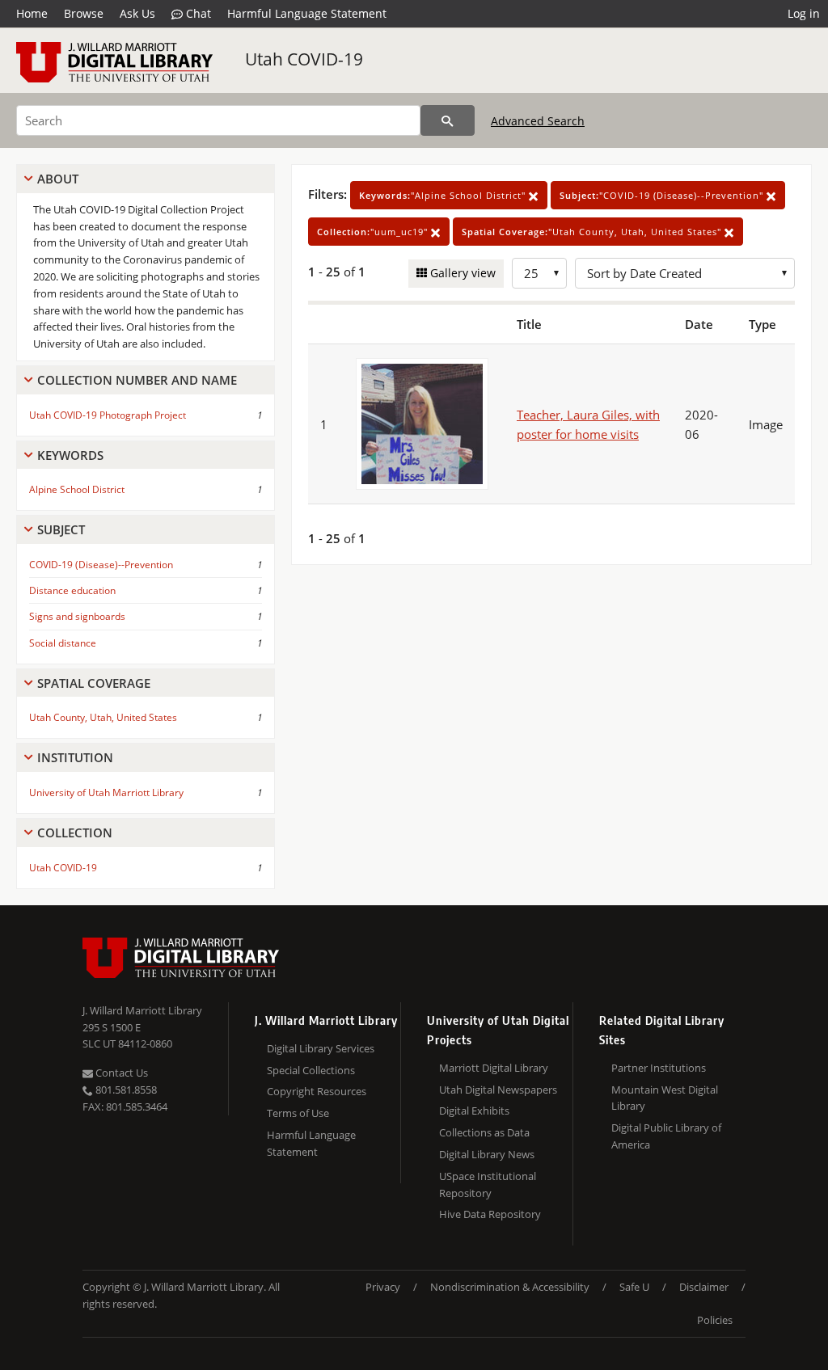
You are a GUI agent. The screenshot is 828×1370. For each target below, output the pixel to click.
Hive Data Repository (490, 1214)
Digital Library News (486, 1154)
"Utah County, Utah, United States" (593, 232)
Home (32, 13)
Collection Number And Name (137, 380)
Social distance (62, 643)
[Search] (447, 120)
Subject (61, 529)
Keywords (70, 455)
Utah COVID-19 (304, 59)
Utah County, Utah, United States (103, 717)
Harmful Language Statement (307, 13)
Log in (804, 13)
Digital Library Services (320, 1048)
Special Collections (311, 1070)
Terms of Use (298, 1113)
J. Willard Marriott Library (142, 1010)
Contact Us (120, 1072)
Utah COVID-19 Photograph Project (107, 415)
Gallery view (461, 272)
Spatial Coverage (93, 683)
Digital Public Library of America (666, 1136)
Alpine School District (77, 489)
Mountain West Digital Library (664, 1098)
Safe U (634, 1286)
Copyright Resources (316, 1091)
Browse (84, 13)
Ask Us (137, 13)
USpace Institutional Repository (487, 1184)
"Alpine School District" (444, 195)
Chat (197, 13)
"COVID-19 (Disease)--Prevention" (663, 195)
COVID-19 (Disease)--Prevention (101, 564)
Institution (75, 757)
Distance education (72, 590)
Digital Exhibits (474, 1110)
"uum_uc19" (374, 232)
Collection (74, 832)
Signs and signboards (77, 616)
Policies (715, 1320)
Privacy (382, 1286)
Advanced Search (538, 121)
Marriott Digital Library (493, 1067)
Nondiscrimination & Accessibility (509, 1286)
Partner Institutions (658, 1067)
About (57, 179)
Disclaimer (704, 1286)
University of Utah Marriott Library (106, 792)
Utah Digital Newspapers (498, 1089)
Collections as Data (484, 1132)
